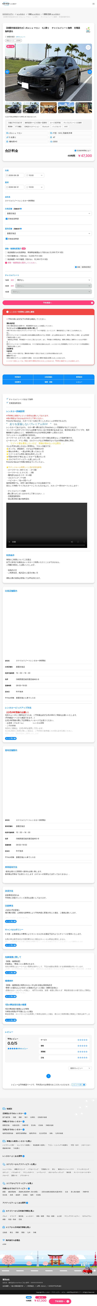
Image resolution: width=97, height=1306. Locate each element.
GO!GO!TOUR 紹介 (55, 1286)
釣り (53, 1169)
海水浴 (68, 1172)
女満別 (32, 1117)
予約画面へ (47, 303)
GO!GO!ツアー (8, 14)
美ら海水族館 (75, 1192)
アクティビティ (56, 1292)
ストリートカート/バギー (82, 1172)
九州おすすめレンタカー (12, 1129)
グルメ (5, 1216)
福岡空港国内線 (8, 1133)
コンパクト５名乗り (23, 1145)
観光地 (21, 1216)
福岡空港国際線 (21, 1133)
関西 (23, 1232)
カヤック (6, 1172)
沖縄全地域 (49, 1125)
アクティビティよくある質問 (14, 1203)
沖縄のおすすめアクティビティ (15, 1188)
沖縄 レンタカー (34, 14)
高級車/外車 (7, 1148)
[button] (7, 72)
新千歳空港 (6, 1117)
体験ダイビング (19, 1169)
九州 (28, 1232)
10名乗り (16, 1148)
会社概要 (6, 1286)
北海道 (25, 1195)
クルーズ (6, 1175)
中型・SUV (75, 1145)
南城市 (18, 1195)
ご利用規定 (30, 1286)
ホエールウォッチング (56, 1172)
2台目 (7, 286)
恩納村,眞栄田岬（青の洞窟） (29, 1192)
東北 (11, 1232)
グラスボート (24, 1175)
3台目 (7, 292)
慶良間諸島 (12, 1192)
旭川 (26, 1117)
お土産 (59, 1216)
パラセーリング (33, 1169)
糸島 (51, 1133)
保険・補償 (40, 1216)
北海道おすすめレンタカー (13, 1113)
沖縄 (34, 1232)
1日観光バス (45, 1169)
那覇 (4, 1192)
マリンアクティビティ (72, 1216)
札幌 (14, 1117)
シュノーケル (7, 1169)
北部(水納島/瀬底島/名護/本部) (52, 1192)
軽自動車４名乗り (39, 1145)
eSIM (4, 1244)
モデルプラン (86, 1216)
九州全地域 (59, 1133)
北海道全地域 (42, 1117)
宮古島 (33, 1125)
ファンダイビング (83, 1169)
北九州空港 (43, 1133)
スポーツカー (85, 1145)
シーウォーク (41, 1172)
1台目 (7, 280)
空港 (20, 1219)
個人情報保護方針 (17, 1286)
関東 (17, 1232)
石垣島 (40, 1125)
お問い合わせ (41, 1286)
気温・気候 (12, 1219)
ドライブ (13, 1216)
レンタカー (21, 14)
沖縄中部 (25, 1125)
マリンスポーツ (28, 1172)
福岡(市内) (32, 1133)
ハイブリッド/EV (8, 1145)
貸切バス (14, 1175)
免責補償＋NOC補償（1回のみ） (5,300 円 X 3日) (27, 259)
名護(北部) (15, 1125)
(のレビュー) (20, 37)
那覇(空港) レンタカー (52, 14)
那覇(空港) (6, 1125)
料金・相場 (50, 1216)
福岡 (31, 1195)
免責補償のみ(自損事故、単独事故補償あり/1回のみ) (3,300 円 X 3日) (35, 252)
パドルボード (15, 1172)
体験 (4, 1219)
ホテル (63, 1292)
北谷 (66, 1192)
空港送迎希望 (13, 219)
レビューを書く (77, 1085)
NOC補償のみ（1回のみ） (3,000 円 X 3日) (24, 256)
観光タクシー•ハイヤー (66, 1169)
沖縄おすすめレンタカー (12, 1121)
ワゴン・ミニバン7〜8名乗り (58, 1145)
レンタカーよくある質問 (12, 1156)
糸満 (11, 1195)
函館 (20, 1117)
